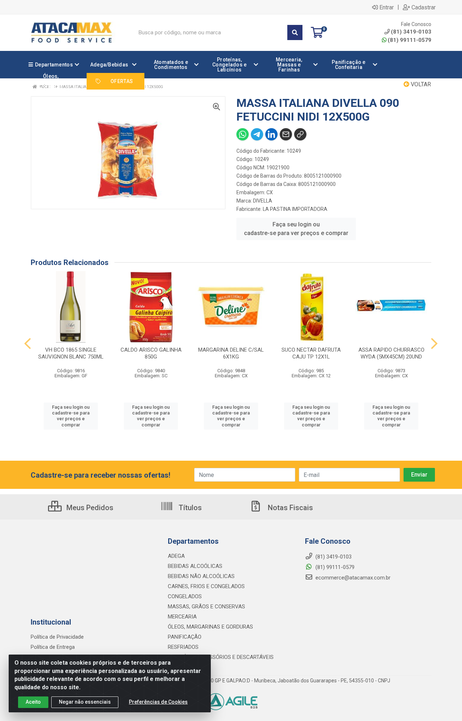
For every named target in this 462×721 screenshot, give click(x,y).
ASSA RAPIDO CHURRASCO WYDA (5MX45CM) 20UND (391, 353)
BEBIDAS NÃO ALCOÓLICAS (201, 576)
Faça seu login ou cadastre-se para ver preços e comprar (296, 228)
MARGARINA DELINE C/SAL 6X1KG (231, 353)
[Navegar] (27, 344)
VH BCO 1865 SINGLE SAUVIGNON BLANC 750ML (71, 353)
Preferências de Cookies (158, 702)
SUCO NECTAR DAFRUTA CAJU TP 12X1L (311, 353)
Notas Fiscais (289, 507)
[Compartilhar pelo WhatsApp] (242, 134)
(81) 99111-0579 (409, 40)
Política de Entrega (53, 647)
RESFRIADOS (183, 647)
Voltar (420, 84)
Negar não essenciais (85, 702)
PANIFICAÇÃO (184, 637)
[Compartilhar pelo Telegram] (257, 134)
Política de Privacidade (57, 637)
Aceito (33, 702)
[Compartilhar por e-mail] (286, 134)
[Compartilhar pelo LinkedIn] (271, 134)
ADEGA (176, 556)
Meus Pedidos (89, 507)
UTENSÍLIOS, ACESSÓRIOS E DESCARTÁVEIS (221, 657)
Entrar (386, 7)
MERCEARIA (182, 616)
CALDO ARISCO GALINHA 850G (151, 353)
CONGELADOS (185, 596)
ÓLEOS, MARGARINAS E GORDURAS (210, 627)
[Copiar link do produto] (300, 134)
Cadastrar (423, 7)
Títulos (189, 507)
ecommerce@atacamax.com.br (352, 577)
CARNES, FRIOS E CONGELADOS (206, 586)
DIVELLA (262, 201)
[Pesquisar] (294, 32)
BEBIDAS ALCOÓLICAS (195, 566)
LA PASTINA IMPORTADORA (295, 209)
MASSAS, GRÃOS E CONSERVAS (206, 606)
